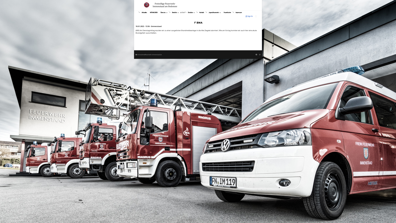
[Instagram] (259, 55)
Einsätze (190, 13)
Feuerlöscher (227, 13)
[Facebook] (256, 55)
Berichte (174, 13)
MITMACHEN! (153, 13)
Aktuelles (144, 13)
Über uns (162, 13)
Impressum (239, 13)
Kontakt (201, 13)
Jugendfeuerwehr (214, 13)
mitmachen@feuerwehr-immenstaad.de (149, 55)
